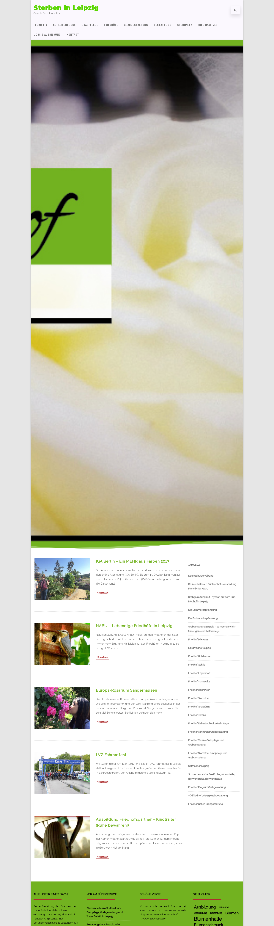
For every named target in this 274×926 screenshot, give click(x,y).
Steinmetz (184, 24)
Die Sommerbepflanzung (202, 609)
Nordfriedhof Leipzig (199, 647)
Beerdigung (200, 912)
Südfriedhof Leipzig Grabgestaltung (208, 795)
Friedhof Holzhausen (199, 656)
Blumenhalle (208, 919)
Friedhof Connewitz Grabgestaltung (208, 731)
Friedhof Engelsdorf (199, 673)
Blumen (232, 913)
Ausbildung (205, 907)
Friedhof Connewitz (199, 681)
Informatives (208, 24)
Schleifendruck (64, 24)
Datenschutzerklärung (200, 575)
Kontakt (73, 34)
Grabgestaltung (136, 24)
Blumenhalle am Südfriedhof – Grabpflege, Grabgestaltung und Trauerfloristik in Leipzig (105, 912)
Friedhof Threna (197, 715)
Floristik (40, 24)
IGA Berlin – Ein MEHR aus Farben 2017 (132, 561)
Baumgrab (224, 907)
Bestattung (162, 24)
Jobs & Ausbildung (47, 34)
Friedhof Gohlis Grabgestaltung (205, 804)
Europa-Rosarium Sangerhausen (126, 690)
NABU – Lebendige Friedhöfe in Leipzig (134, 626)
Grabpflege (90, 24)
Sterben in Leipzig (66, 8)
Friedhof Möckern (198, 639)
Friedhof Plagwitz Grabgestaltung (207, 787)
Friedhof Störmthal (198, 698)
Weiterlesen (102, 592)
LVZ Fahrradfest (111, 755)
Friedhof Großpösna (199, 706)
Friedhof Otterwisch (199, 689)
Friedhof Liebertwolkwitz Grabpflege (208, 723)
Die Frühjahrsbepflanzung (203, 618)
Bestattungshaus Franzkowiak (103, 924)
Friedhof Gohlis (196, 664)
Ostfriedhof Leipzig (198, 766)
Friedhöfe (111, 24)
